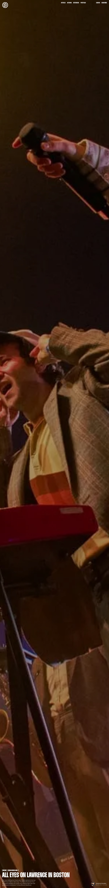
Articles (63, 3)
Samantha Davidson (101, 883)
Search (98, 3)
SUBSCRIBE (104, 3)
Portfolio (83, 3)
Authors (69, 3)
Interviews (76, 3)
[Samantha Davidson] (93, 884)
